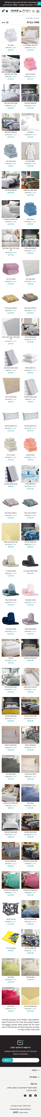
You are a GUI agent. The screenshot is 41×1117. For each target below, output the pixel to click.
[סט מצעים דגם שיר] (30, 735)
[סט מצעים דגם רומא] (11, 122)
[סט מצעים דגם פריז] (30, 238)
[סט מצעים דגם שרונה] (30, 648)
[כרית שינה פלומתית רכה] (30, 35)
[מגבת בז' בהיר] (11, 445)
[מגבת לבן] (11, 35)
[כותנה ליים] (11, 967)
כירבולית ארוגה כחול (30, 513)
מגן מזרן (10, 658)
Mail (25, 1095)
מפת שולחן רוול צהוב (30, 1006)
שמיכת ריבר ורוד (10, 279)
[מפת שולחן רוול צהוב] (30, 996)
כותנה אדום (10, 1006)
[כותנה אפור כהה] (11, 764)
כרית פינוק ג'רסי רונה (30, 426)
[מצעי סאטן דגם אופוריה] (11, 209)
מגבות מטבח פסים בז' (30, 397)
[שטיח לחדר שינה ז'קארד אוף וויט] (11, 238)
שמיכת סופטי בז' (11, 571)
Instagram (30, 1095)
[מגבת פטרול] (30, 209)
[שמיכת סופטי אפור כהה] (30, 561)
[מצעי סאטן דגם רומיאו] (30, 180)
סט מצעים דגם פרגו (11, 190)
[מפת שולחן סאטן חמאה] (11, 532)
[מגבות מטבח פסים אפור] (11, 358)
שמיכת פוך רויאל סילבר (11, 103)
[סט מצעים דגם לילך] (30, 938)
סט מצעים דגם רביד (30, 337)
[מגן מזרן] (11, 648)
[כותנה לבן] (30, 122)
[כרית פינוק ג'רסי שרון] (11, 416)
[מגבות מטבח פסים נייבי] (11, 474)
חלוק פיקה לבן (30, 161)
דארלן (34, 1070)
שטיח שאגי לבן (30, 279)
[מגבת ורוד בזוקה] (30, 64)
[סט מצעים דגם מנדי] (11, 706)
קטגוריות (33, 1077)
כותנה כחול (30, 803)
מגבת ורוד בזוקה (30, 74)
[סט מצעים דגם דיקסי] (30, 909)
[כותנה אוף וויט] (30, 967)
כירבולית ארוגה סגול (11, 513)
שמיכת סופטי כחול (10, 600)
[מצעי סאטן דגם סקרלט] (30, 851)
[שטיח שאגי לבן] (30, 269)
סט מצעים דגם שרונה (30, 658)
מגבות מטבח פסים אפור (11, 368)
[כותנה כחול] (30, 793)
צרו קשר (33, 1084)
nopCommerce (25, 1109)
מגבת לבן (11, 45)
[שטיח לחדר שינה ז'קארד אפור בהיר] (11, 327)
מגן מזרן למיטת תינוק (30, 687)
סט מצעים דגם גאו (10, 861)
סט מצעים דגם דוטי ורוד (30, 890)
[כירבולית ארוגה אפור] (30, 298)
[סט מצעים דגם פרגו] (11, 180)
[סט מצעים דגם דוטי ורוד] (30, 880)
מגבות (8, 1024)
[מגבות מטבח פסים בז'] (30, 387)
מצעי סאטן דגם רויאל (30, 716)
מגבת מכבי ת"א (10, 948)
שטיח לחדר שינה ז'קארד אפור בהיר (10, 338)
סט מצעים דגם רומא (11, 132)
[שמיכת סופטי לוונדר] (30, 619)
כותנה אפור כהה (11, 774)
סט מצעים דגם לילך (30, 948)
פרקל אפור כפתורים (11, 745)
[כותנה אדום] (11, 996)
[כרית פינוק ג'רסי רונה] (30, 416)
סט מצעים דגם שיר (30, 745)
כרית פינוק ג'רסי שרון (11, 426)
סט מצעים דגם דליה (30, 542)
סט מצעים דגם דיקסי (30, 919)
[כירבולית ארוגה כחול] (30, 503)
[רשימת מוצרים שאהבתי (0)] (7, 11)
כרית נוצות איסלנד (30, 368)
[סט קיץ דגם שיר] (11, 909)
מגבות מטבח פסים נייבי (10, 484)
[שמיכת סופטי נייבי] (11, 619)
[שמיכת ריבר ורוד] (11, 269)
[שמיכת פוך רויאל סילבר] (11, 93)
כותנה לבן (30, 132)
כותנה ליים (11, 977)
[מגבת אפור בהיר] (11, 151)
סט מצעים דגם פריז (30, 248)
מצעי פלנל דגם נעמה (11, 74)
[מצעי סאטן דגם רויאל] (30, 706)
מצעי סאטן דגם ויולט (30, 832)
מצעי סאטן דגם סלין (11, 687)
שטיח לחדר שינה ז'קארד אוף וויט (10, 249)
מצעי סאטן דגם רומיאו (30, 190)
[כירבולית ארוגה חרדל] (11, 298)
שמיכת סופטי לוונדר (30, 629)
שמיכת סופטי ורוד (30, 600)
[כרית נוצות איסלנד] (30, 358)
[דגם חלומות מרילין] (30, 474)
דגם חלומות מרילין (30, 484)
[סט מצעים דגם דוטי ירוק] (11, 880)
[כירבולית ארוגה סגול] (11, 503)
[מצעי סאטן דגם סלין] (11, 677)
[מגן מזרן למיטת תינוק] (30, 677)
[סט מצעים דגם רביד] (30, 327)
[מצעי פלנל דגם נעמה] (11, 64)
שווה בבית (33, 22)
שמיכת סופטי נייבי (11, 629)
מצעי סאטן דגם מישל (10, 832)
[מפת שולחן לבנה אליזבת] (11, 793)
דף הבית (36, 18)
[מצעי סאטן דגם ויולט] (30, 822)
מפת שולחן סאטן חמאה (11, 542)
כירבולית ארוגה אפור (30, 308)
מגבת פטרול (30, 219)
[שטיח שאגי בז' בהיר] (11, 387)
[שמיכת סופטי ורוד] (30, 590)
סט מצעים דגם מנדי (11, 716)
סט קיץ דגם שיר (10, 919)
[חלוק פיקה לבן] (30, 151)
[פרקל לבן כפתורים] (30, 764)
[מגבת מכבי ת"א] (11, 938)
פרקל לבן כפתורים (30, 774)
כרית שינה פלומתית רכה (30, 45)
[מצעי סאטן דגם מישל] (11, 822)
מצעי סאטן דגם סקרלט (30, 861)
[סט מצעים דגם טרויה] (30, 93)
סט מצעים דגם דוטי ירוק (11, 890)
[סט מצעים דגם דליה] (30, 532)
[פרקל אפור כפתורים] (11, 735)
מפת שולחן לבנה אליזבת (10, 803)
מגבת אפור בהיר (10, 161)
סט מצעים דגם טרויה (30, 103)
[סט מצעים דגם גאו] (11, 851)
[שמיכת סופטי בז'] (11, 561)
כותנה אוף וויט (30, 977)
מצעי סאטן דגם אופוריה (11, 219)
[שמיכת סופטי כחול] (11, 590)
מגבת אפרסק (30, 455)
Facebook (35, 1095)
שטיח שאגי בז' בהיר (10, 397)
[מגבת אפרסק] (30, 445)
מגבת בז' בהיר (11, 455)
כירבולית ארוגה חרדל (11, 308)
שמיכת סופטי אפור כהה (30, 571)
